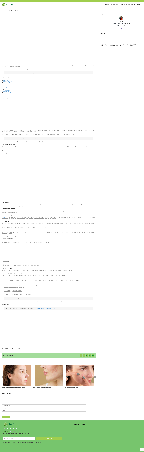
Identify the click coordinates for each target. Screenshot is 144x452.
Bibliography (5, 95)
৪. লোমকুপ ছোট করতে (7, 87)
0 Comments (18, 348)
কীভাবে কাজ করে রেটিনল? (6, 80)
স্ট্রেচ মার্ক (12, 264)
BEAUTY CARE (8, 348)
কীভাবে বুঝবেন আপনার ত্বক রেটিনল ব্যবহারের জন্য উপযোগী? (10, 92)
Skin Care (13, 348)
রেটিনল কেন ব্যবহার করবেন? (6, 82)
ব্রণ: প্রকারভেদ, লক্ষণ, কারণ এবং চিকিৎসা (71, 387)
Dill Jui (121, 21)
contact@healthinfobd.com (80, 424)
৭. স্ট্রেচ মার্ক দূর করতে (7, 90)
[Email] (121, 28)
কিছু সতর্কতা (4, 93)
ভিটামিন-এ (6, 72)
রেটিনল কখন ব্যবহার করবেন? (6, 91)
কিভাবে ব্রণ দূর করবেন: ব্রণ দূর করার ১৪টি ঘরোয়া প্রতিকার (42, 387)
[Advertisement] (48, 193)
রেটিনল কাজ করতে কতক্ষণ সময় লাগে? (7, 81)
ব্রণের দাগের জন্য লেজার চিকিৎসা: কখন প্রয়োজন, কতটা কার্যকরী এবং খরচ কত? (14, 387)
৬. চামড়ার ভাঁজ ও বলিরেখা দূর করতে (9, 89)
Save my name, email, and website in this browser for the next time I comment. (16, 413)
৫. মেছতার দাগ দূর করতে (7, 88)
